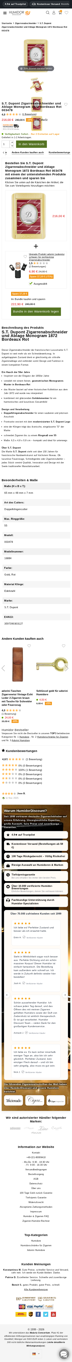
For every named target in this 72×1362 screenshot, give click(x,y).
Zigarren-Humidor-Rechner (36, 1221)
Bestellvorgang (36, 1174)
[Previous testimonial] (7, 995)
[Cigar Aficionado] (13, 1100)
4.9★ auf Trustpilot (15, 4)
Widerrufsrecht (36, 1202)
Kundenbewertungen (60, 152)
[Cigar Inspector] (56, 1100)
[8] (44, 263)
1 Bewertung (29, 114)
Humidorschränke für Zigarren (52, 737)
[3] (13, 114)
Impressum (36, 1211)
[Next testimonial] (65, 995)
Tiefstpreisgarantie (23, 874)
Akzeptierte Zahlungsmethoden (36, 1207)
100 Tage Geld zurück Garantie (36, 1193)
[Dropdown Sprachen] (36, 1354)
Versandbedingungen (36, 1169)
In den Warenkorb (32, 144)
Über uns (36, 1188)
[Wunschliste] (66, 14)
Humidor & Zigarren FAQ (36, 1216)
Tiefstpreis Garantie (36, 1197)
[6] (40, 263)
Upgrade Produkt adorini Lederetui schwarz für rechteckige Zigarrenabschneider (47, 257)
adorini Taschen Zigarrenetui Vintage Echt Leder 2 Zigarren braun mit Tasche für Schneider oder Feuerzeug (17, 697)
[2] (10, 114)
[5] (20, 114)
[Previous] (3, 152)
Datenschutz (36, 1183)
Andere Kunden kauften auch (28, 152)
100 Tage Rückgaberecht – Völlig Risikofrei (38, 856)
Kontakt (36, 1152)
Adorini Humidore (21, 740)
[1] (7, 114)
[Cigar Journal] (34, 1100)
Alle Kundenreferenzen (36, 1289)
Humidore (24, 737)
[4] (16, 114)
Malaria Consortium (40, 1333)
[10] (47, 263)
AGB (36, 1179)
